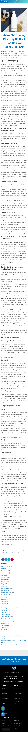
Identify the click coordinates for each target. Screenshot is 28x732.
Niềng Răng (4, 597)
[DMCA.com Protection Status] (6, 729)
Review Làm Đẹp (5, 623)
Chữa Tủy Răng (4, 595)
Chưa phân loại (4, 573)
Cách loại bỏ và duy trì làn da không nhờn (11, 644)
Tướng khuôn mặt (5, 614)
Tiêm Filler (3, 627)
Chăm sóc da (4, 570)
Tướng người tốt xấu (6, 616)
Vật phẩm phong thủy (6, 621)
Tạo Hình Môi (4, 625)
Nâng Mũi (3, 584)
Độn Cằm (3, 575)
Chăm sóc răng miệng (6, 592)
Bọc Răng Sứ (4, 590)
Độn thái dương (5, 577)
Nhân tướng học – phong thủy (8, 608)
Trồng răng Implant (5, 605)
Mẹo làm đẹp (4, 581)
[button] (23, 1)
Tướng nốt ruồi (4, 619)
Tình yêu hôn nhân (5, 610)
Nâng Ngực (4, 586)
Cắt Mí (3, 568)
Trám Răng (3, 603)
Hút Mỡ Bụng (4, 579)
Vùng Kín (3, 629)
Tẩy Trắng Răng (5, 601)
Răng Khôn (3, 599)
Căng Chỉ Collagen (5, 566)
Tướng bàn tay (4, 612)
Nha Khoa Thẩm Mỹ (6, 588)
